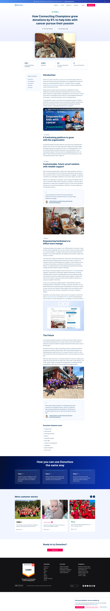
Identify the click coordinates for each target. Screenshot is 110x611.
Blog (45, 569)
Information (47, 564)
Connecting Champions (53, 85)
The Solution (30, 83)
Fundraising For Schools (65, 571)
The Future (30, 87)
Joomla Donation (82, 574)
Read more (18, 529)
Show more (94, 604)
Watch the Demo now (69, 1)
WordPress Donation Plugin (84, 566)
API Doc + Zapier (82, 575)
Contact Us (46, 566)
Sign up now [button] (91, 5)
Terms (45, 574)
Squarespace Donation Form (84, 568)
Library (45, 580)
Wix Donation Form (82, 569)
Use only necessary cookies (92, 607)
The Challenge (31, 81)
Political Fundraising (64, 566)
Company (76, 5)
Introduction (30, 79)
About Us (46, 568)
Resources (68, 5)
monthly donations (51, 296)
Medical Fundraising (64, 568)
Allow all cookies (79, 607)
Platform (56, 5)
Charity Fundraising (64, 572)
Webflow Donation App (83, 572)
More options (103, 607)
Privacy (45, 575)
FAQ (44, 572)
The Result (30, 85)
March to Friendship (74, 270)
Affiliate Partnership (48, 578)
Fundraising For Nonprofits (65, 569)
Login (83, 5)
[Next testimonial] (91, 496)
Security (45, 577)
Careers (45, 571)
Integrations (81, 564)
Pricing (62, 5)
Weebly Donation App (83, 571)
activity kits (66, 296)
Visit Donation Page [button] (63, 28)
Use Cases (62, 564)
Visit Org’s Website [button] (48, 28)
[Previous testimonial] (94, 496)
